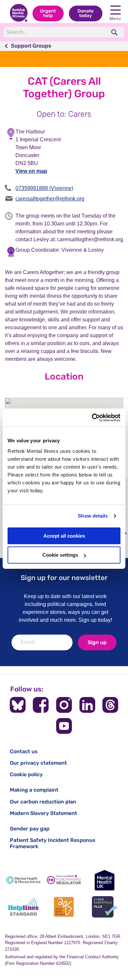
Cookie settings (60, 555)
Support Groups (31, 46)
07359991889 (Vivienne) (44, 188)
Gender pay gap (30, 829)
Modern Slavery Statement (43, 813)
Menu (115, 18)
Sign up (97, 642)
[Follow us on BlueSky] (17, 704)
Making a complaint (34, 790)
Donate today (85, 13)
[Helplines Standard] (23, 907)
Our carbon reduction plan (43, 802)
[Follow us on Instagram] (64, 704)
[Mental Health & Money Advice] (23, 880)
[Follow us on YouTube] (64, 725)
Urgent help (48, 13)
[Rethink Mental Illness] (18, 13)
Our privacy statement (38, 763)
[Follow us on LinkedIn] (87, 704)
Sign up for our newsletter (64, 577)
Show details (93, 516)
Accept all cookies (64, 536)
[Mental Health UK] (105, 880)
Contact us (24, 751)
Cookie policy (26, 774)
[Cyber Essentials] (105, 907)
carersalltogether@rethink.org (49, 198)
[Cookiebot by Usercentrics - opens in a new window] (92, 417)
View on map (31, 171)
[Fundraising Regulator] (64, 880)
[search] (115, 32)
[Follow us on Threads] (110, 704)
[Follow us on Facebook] (40, 704)
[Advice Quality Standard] (64, 907)
